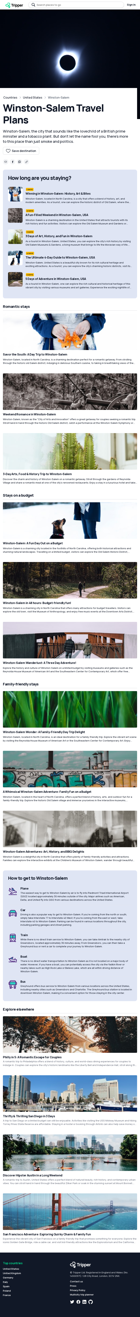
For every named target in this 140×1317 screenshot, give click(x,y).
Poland (7, 1290)
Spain (6, 1286)
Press (73, 1285)
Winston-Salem (58, 97)
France (7, 1295)
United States (32, 97)
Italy (5, 1282)
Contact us (76, 1281)
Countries (10, 97)
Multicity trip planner (82, 1294)
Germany (8, 1277)
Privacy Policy (77, 1290)
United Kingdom (12, 1273)
